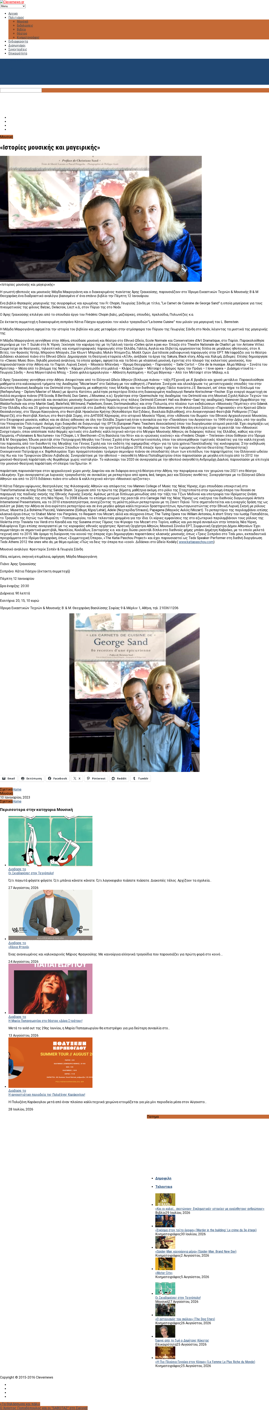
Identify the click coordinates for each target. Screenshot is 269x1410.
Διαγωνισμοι (16, 45)
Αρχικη (13, 14)
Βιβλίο (21, 29)
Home (17, 789)
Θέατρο (22, 33)
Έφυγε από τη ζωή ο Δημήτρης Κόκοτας (182, 1340)
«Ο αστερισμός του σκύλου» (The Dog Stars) (185, 1319)
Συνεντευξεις (17, 49)
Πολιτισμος (16, 18)
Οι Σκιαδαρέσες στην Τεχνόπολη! (31, 873)
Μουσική (22, 21)
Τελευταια (163, 1187)
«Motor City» (164, 1273)
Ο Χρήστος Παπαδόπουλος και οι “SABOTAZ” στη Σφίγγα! (44, 1408)
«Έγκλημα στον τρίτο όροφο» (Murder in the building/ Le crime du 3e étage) (206, 1230)
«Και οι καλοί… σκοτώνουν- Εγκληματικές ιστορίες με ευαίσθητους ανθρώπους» (209, 1209)
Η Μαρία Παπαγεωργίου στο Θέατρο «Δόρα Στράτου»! (45, 1021)
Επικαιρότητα (17, 53)
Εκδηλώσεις (25, 25)
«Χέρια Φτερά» (18, 947)
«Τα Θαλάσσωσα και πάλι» (20, 1404)
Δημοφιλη (163, 1178)
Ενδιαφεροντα (18, 41)
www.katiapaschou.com (196, 542)
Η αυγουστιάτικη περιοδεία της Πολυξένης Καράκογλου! (46, 1095)
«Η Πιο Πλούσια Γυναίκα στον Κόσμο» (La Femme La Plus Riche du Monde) (205, 1362)
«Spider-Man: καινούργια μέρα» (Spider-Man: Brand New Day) (195, 1252)
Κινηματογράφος (28, 37)
